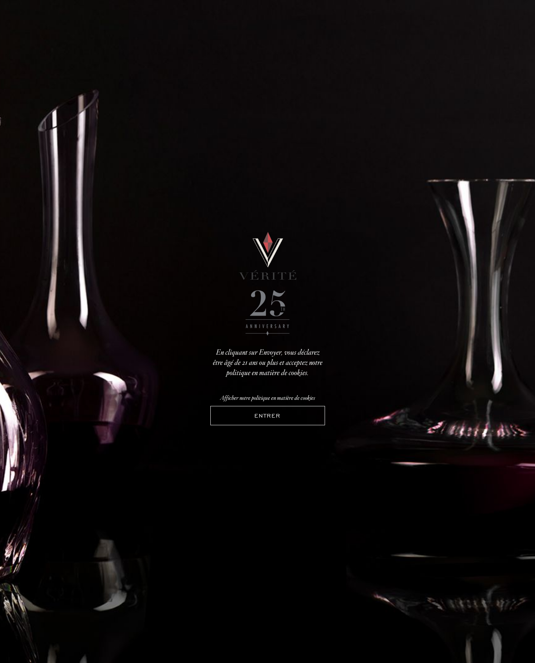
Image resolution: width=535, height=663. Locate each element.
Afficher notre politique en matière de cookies (267, 398)
